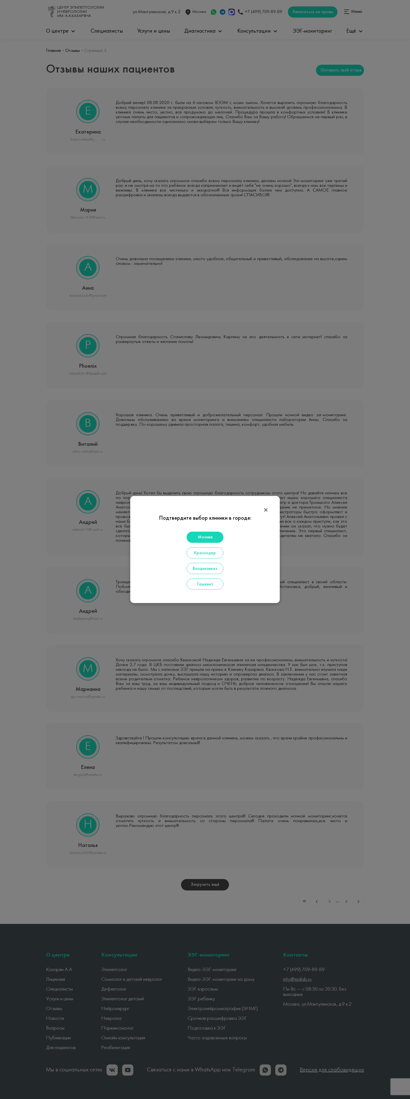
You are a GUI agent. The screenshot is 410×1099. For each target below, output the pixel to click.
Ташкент (205, 584)
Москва (205, 537)
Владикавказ (205, 569)
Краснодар (205, 553)
